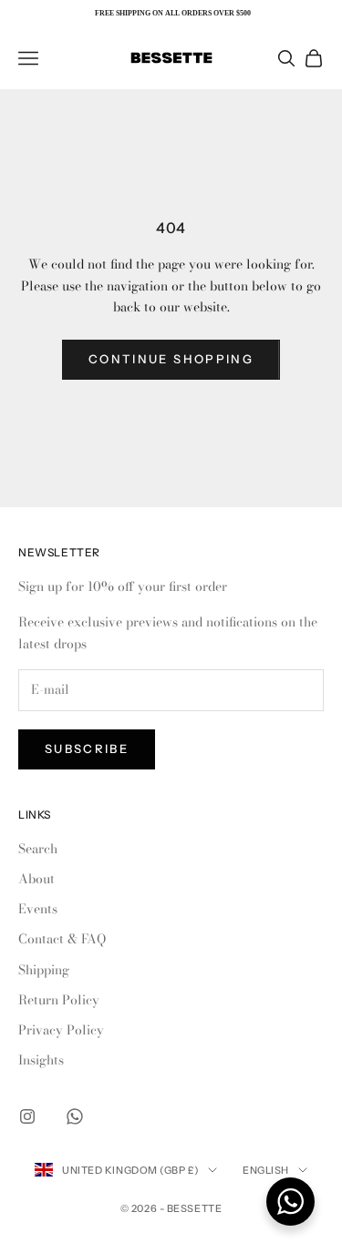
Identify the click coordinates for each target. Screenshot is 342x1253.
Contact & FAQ (62, 939)
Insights (41, 1060)
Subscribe (87, 748)
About (36, 879)
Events (37, 909)
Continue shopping (171, 358)
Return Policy (58, 1000)
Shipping (43, 970)
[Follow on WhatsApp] (75, 1116)
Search (37, 849)
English (266, 1170)
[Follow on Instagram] (27, 1116)
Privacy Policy (61, 1030)
